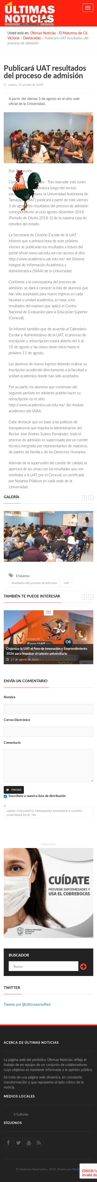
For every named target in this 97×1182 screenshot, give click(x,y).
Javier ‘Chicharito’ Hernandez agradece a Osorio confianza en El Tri (44, 813)
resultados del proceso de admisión (34, 583)
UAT (66, 583)
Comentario (12, 742)
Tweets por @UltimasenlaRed (27, 1004)
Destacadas (32, 38)
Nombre (9, 697)
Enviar (16, 789)
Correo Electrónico (17, 720)
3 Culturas (21, 1114)
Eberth (76, 1169)
